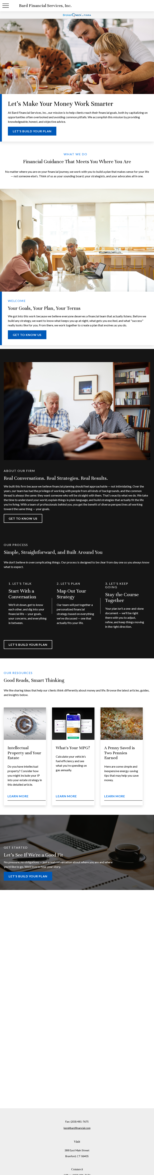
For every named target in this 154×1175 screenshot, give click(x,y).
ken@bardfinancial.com (77, 1128)
